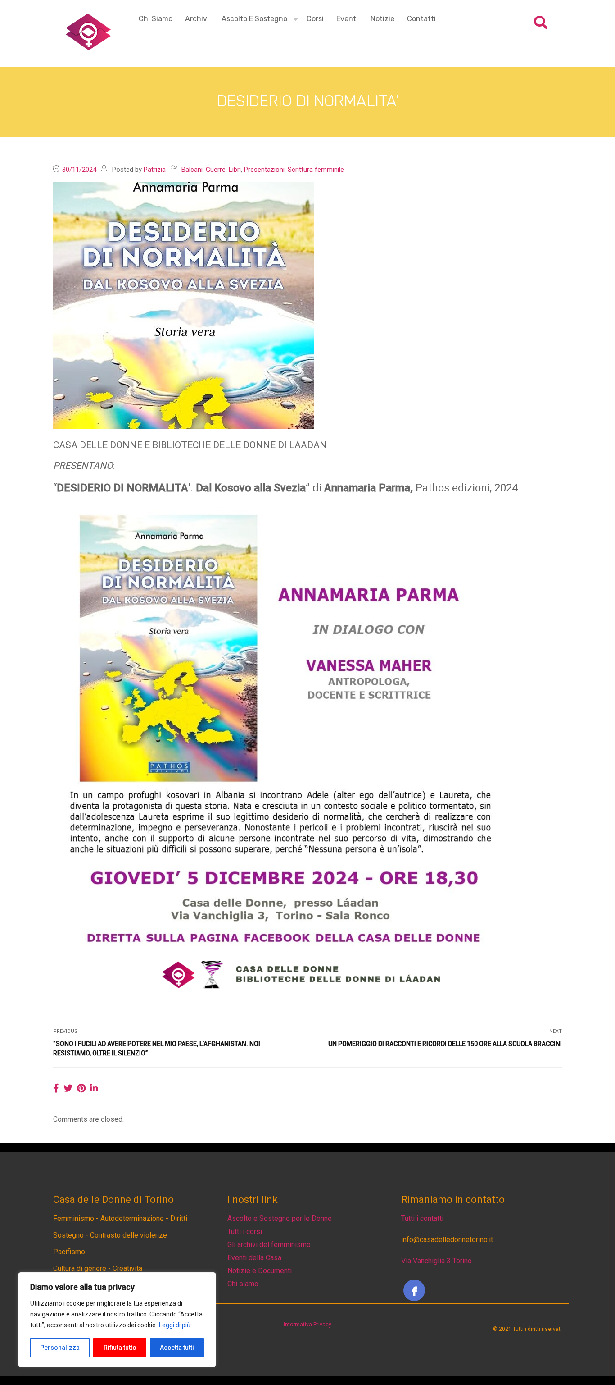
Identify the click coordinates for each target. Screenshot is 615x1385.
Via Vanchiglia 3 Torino (436, 1261)
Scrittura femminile (316, 169)
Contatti (421, 18)
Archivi (197, 18)
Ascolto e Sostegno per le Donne (279, 1218)
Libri (235, 169)
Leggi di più (174, 1325)
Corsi (315, 18)
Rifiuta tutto (120, 1347)
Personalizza (60, 1347)
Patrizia (155, 169)
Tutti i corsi (244, 1231)
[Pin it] (81, 1088)
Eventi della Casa (254, 1257)
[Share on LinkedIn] (94, 1088)
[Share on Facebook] (56, 1088)
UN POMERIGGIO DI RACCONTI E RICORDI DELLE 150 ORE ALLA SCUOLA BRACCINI (445, 1043)
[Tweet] (67, 1088)
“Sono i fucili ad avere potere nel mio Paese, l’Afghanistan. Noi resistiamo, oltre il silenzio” (156, 1048)
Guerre (216, 169)
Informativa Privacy (307, 1324)
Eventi (347, 18)
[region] (117, 1319)
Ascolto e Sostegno (254, 18)
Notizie (382, 18)
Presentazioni (264, 169)
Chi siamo (155, 18)
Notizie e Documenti (259, 1270)
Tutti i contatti (422, 1218)
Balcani (192, 169)
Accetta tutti (177, 1347)
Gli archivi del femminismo (269, 1244)
